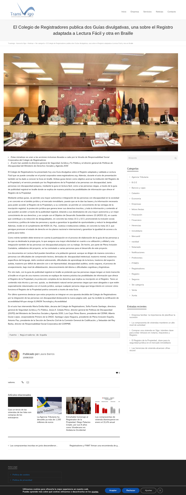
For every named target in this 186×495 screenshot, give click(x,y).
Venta (134, 290)
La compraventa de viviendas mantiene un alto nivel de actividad (152, 323)
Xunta (134, 295)
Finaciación (137, 215)
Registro (135, 274)
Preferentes (137, 258)
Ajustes (148, 490)
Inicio (123, 11)
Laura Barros (46, 354)
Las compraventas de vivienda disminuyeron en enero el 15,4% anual (107, 419)
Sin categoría (138, 285)
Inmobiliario (137, 231)
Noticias (159, 11)
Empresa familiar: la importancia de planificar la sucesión (152, 316)
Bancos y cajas (138, 188)
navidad (135, 241)
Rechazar (130, 490)
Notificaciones (138, 252)
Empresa (135, 11)
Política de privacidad (22, 480)
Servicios (147, 11)
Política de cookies (21, 474)
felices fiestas (138, 209)
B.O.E (134, 182)
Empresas (136, 204)
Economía (136, 198)
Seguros (135, 279)
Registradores (138, 268)
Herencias (136, 225)
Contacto (172, 11)
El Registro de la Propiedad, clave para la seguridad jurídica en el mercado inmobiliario (150, 341)
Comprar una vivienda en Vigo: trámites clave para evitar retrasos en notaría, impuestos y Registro (151, 332)
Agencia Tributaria (140, 177)
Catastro (136, 193)
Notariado (136, 247)
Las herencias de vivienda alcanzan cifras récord (149, 349)
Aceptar (113, 490)
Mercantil (136, 236)
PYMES (135, 263)
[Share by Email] (27, 382)
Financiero (136, 220)
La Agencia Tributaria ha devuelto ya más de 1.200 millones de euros (49, 419)
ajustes (95, 491)
